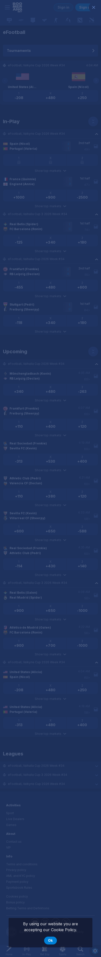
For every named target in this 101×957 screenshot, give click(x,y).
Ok (50, 940)
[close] (93, 7)
